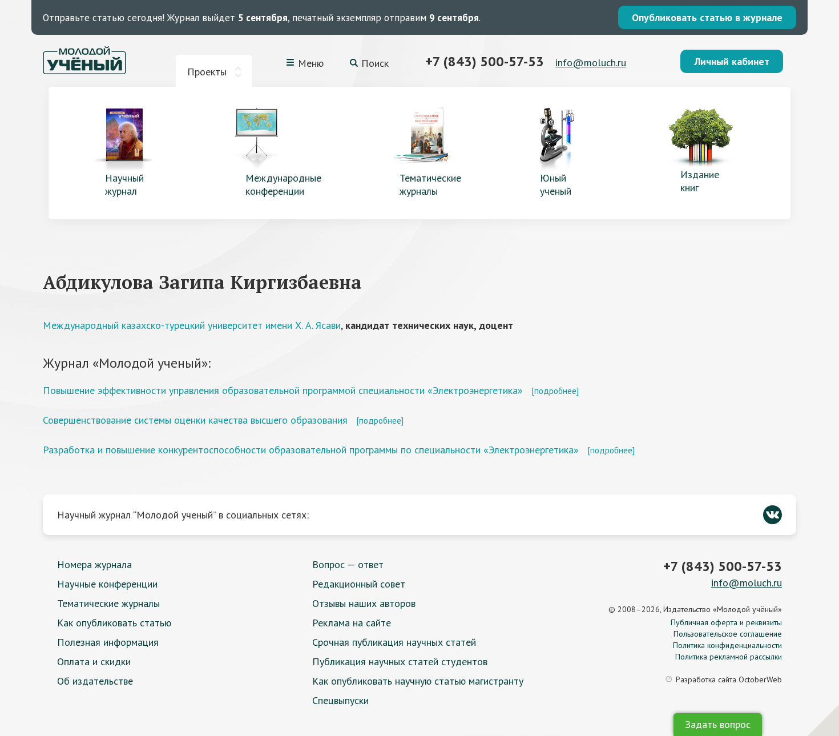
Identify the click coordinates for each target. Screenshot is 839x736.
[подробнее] (555, 390)
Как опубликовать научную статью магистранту (417, 680)
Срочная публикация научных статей (394, 642)
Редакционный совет (358, 583)
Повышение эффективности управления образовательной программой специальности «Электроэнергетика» (283, 390)
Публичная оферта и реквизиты (726, 622)
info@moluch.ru (590, 62)
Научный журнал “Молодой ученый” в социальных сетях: (183, 514)
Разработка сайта (729, 679)
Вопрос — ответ (348, 564)
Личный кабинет (731, 61)
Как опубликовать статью (114, 622)
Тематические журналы (108, 603)
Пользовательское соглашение (727, 634)
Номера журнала (94, 564)
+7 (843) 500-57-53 (484, 61)
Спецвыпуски (340, 700)
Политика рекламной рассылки (728, 656)
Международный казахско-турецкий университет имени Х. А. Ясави (192, 325)
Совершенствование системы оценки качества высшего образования (195, 420)
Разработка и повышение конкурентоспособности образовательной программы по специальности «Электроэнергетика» (311, 449)
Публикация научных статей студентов (399, 661)
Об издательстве (95, 680)
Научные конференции (107, 583)
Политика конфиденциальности (727, 645)
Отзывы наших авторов (364, 603)
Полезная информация (108, 642)
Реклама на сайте (351, 622)
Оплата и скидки (94, 661)
